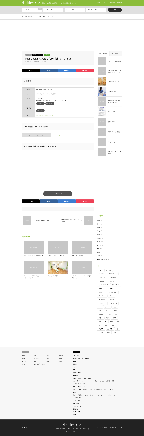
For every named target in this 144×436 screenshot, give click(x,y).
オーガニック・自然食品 (103, 381)
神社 (74, 369)
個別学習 (101, 314)
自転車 (74, 364)
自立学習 (101, 332)
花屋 (84, 383)
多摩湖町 (99, 238)
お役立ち (68, 431)
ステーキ (111, 288)
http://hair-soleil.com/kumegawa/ (44, 115)
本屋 (95, 381)
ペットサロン (76, 367)
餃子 (115, 332)
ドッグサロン (102, 303)
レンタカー (76, 355)
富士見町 (99, 245)
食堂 (108, 332)
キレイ (74, 395)
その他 (74, 414)
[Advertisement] (72, 35)
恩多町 (98, 227)
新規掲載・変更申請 (116, 3)
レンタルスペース (109, 389)
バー (100, 307)
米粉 (117, 329)
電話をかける (40, 110)
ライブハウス (76, 411)
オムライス (111, 281)
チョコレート (102, 296)
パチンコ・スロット (78, 406)
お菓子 (100, 270)
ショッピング (76, 381)
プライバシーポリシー (82, 428)
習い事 (74, 378)
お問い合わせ (101, 3)
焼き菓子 (109, 329)
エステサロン (78, 397)
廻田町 (60, 361)
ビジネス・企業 (77, 389)
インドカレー (112, 277)
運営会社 (75, 431)
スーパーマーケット (87, 381)
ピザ (115, 307)
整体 (106, 325)
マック (107, 310)
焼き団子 (101, 329)
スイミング (102, 288)
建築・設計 (76, 403)
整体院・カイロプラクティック (81, 358)
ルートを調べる (49, 103)
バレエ (84, 378)
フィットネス (76, 400)
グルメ (74, 392)
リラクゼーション (111, 395)
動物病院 (75, 375)
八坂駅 (109, 314)
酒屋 (113, 381)
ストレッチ (102, 292)
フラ (100, 310)
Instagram (26, 427)
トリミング (111, 299)
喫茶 (107, 318)
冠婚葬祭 (75, 409)
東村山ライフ (72, 425)
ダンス (90, 378)
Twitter (22, 427)
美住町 (98, 252)
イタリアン (102, 277)
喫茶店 (114, 318)
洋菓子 (113, 325)
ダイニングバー (113, 292)
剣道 (116, 314)
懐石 (100, 325)
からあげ (108, 270)
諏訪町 (98, 234)
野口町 (98, 241)
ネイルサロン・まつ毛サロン (97, 395)
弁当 (118, 321)
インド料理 (102, 281)
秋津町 (98, 255)
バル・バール (113, 303)
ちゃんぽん (102, 274)
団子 (100, 321)
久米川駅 (47, 55)
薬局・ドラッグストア (79, 386)
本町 (98, 248)
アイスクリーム (113, 274)
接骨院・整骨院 (77, 372)
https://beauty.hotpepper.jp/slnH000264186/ (64, 135)
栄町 (29, 55)
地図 (40, 103)
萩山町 (60, 358)
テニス (111, 296)
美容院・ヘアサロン (37, 55)
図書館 (74, 361)
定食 (111, 321)
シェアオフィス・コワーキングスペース (93, 389)
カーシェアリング (103, 285)
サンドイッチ (115, 285)
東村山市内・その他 (102, 259)
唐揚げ (100, 318)
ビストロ (107, 307)
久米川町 (99, 231)
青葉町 (98, 220)
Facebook (24, 427)
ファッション (78, 383)
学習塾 (80, 378)
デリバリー (102, 299)
